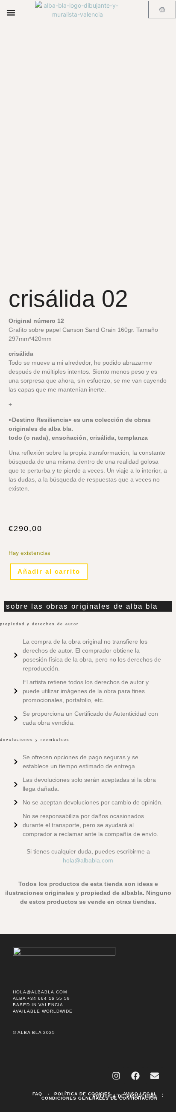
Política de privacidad (125, 1096)
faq (37, 1094)
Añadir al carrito (49, 571)
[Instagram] (116, 1075)
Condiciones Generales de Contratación (99, 1098)
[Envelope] (154, 1075)
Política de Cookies (82, 1094)
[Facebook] (135, 1075)
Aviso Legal (140, 1094)
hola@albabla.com (88, 860)
